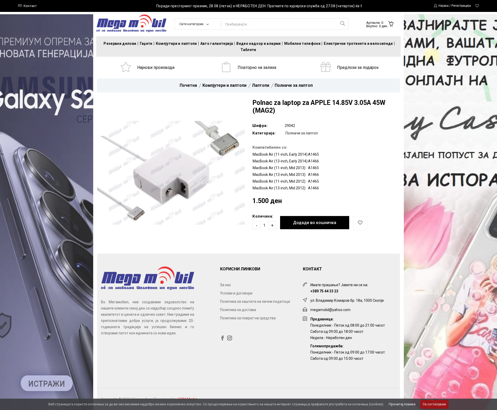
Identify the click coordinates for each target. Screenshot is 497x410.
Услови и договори (236, 293)
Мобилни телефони (302, 43)
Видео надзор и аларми (258, 43)
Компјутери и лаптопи (176, 43)
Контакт (30, 6)
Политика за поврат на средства (248, 318)
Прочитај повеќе (402, 404)
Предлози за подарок (358, 67)
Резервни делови (120, 43)
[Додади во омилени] (360, 223)
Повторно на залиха (257, 67)
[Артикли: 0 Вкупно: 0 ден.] (390, 24)
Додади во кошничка (314, 222)
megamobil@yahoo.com (330, 310)
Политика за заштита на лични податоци (255, 301)
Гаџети (146, 43)
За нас (225, 285)
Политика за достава (238, 310)
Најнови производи (155, 67)
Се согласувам (434, 404)
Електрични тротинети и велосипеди (358, 43)
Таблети (248, 50)
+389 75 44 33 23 (324, 291)
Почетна (188, 85)
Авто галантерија (216, 43)
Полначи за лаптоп (294, 85)
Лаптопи (260, 85)
